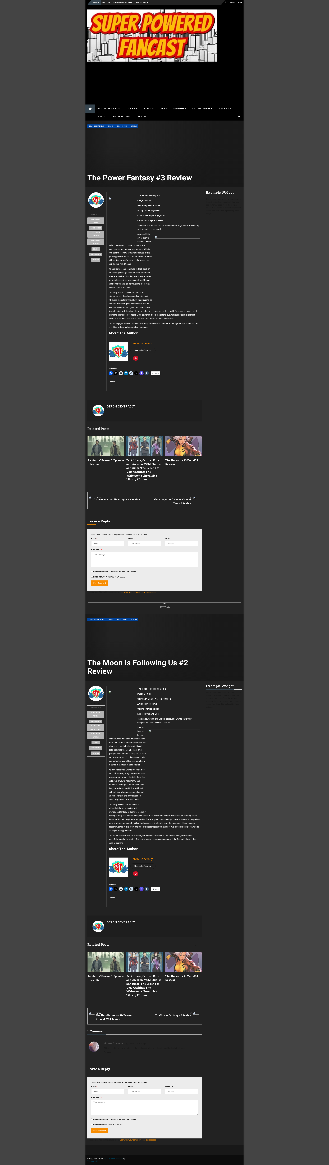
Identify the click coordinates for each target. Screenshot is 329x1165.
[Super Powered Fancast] (90, 108)
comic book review (95, 220)
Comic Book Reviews (96, 126)
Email (131, 539)
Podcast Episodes (108, 108)
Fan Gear (141, 116)
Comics (131, 108)
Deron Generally (96, 210)
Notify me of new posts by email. (109, 577)
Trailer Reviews (121, 116)
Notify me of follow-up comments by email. (115, 572)
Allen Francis (113, 1043)
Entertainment (201, 108)
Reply (109, 1052)
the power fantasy (96, 234)
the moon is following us (95, 727)
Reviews (224, 108)
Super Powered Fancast (113, 1158)
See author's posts (143, 350)
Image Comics (122, 126)
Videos (148, 108)
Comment (96, 550)
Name (94, 539)
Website (169, 539)
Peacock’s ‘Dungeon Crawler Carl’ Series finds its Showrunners (125, 2)
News (164, 108)
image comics (96, 228)
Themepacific (93, 1161)
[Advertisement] (164, 83)
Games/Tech (179, 108)
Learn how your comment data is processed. (138, 592)
